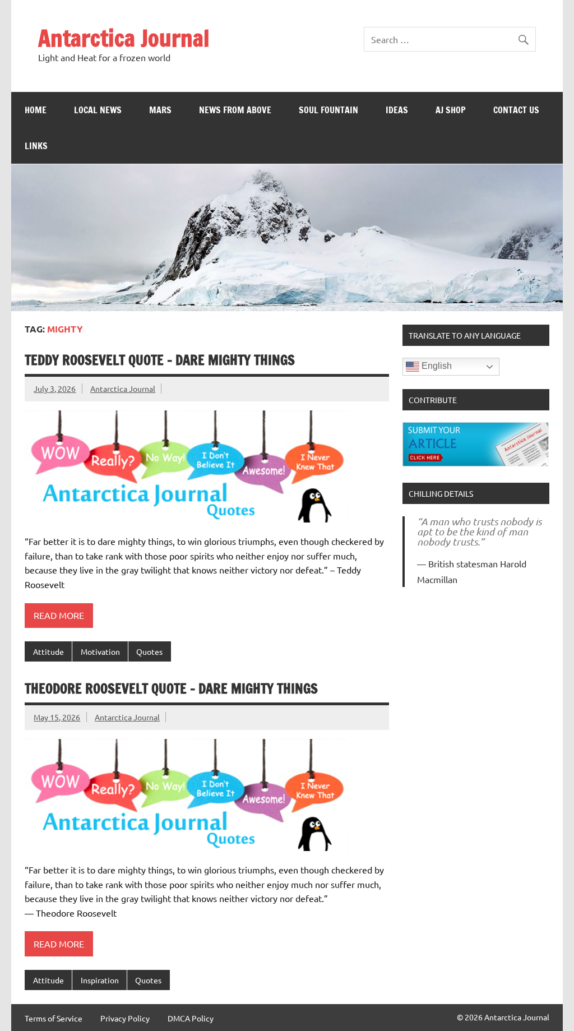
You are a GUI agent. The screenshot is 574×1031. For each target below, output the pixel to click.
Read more (59, 615)
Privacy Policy (125, 1018)
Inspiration (100, 980)
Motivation (100, 651)
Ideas (397, 110)
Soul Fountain (328, 110)
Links (36, 146)
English (435, 366)
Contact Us (516, 110)
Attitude (48, 651)
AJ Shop (451, 110)
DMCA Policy (191, 1018)
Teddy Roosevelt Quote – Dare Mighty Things (160, 359)
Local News (98, 110)
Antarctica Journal (124, 38)
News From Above (235, 110)
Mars (160, 110)
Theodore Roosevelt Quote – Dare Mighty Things (171, 688)
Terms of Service (53, 1018)
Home (36, 110)
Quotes (149, 651)
